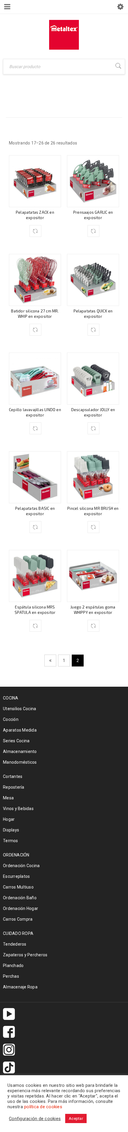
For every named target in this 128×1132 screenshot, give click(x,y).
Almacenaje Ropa (20, 987)
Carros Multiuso (18, 887)
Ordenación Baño (20, 897)
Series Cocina (16, 740)
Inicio (22, 99)
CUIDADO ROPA (18, 933)
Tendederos (14, 944)
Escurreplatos (16, 876)
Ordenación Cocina (21, 865)
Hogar (9, 819)
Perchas (11, 976)
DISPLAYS (75, 99)
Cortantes (12, 776)
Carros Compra (17, 919)
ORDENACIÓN (16, 855)
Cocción (10, 719)
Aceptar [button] (76, 1118)
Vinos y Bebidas (18, 808)
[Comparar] (35, 231)
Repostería (13, 787)
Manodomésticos (20, 762)
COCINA (46, 99)
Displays (11, 830)
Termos (10, 840)
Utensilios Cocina (19, 708)
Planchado (13, 965)
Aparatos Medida (20, 730)
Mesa (8, 797)
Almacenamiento (20, 751)
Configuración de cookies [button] (35, 1118)
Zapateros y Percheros (25, 954)
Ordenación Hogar (20, 908)
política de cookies (43, 1106)
